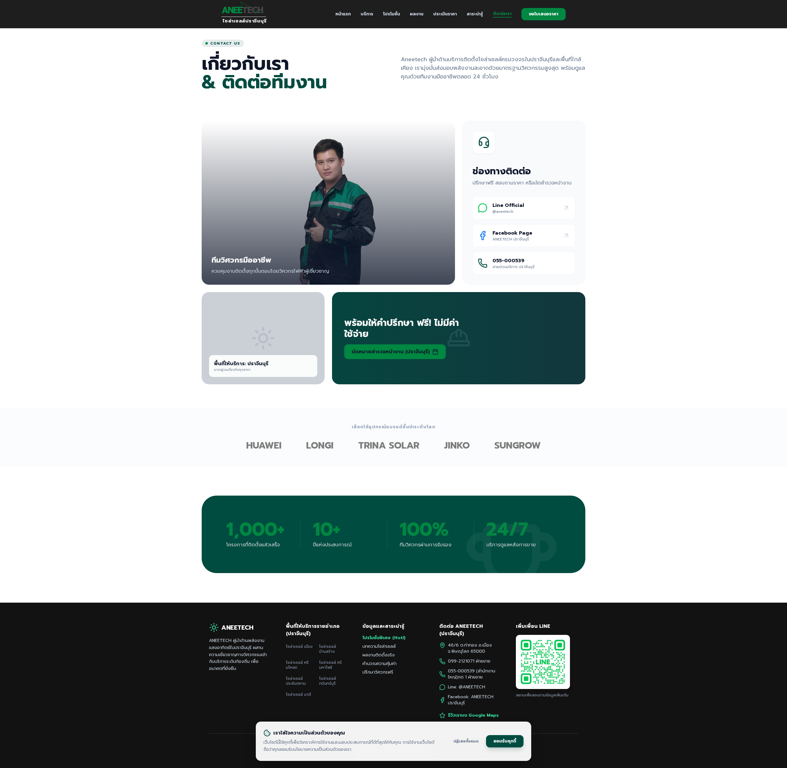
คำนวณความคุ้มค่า (379, 664)
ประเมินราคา (445, 14)
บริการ (367, 14)
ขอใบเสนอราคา (543, 14)
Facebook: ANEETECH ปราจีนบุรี (470, 700)
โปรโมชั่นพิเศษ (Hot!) (383, 638)
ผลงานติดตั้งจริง (378, 655)
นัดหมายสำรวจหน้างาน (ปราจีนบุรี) (391, 351)
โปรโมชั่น (391, 14)
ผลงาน (416, 14)
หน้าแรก (343, 14)
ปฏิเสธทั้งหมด (466, 741)
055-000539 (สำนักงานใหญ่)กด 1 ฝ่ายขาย (471, 674)
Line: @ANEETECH (466, 687)
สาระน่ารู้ (475, 14)
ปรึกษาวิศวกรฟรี (377, 672)
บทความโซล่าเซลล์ (379, 646)
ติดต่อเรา (502, 14)
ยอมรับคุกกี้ (504, 741)
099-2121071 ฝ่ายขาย (469, 661)
